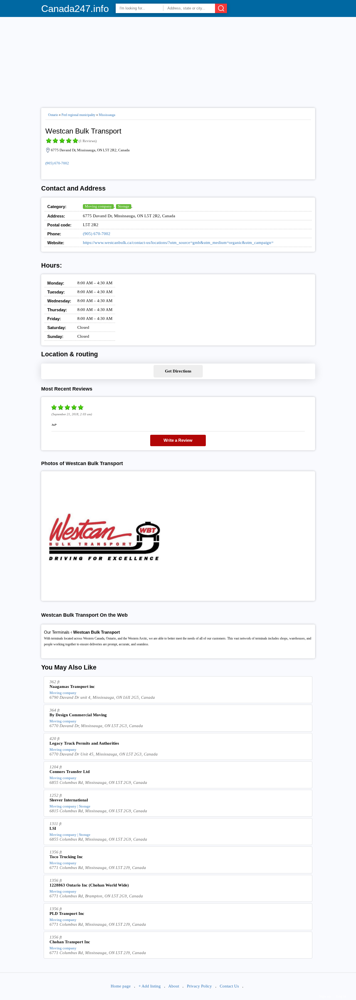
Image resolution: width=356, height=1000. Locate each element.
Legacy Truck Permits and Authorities (84, 743)
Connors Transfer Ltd (70, 771)
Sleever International (69, 800)
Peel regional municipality (78, 115)
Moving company (98, 206)
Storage (123, 206)
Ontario (53, 115)
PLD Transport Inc (67, 913)
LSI (53, 828)
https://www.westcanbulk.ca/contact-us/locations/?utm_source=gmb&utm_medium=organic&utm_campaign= (178, 242)
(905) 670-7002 (57, 163)
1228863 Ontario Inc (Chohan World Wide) (89, 885)
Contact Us (229, 986)
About (173, 986)
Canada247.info (75, 8)
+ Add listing (150, 986)
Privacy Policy (199, 986)
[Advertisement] (178, 60)
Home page (121, 986)
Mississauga (107, 115)
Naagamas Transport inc (72, 686)
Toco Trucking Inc (66, 857)
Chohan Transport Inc (70, 942)
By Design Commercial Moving (78, 715)
